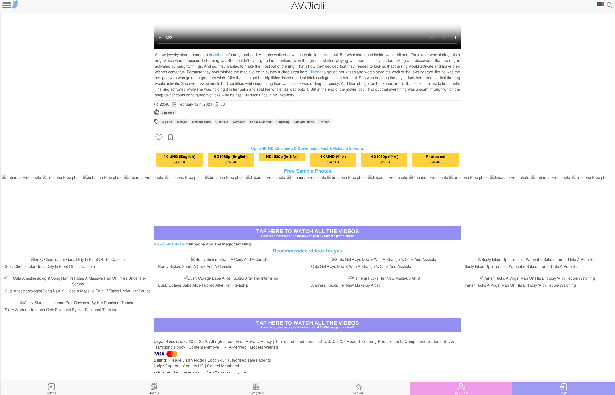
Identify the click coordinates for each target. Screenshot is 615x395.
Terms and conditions (294, 341)
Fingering (283, 121)
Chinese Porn (201, 121)
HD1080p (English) (231, 159)
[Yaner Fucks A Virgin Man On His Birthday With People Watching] (537, 278)
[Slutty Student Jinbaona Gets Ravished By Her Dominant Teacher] (77, 303)
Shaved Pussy (304, 121)
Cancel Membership (225, 366)
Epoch (213, 360)
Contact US (193, 366)
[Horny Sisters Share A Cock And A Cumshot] (231, 260)
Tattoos (324, 121)
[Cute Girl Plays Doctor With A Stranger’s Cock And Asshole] (384, 260)
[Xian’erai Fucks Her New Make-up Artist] (384, 278)
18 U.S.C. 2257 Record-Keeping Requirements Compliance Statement (382, 341)
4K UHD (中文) (333, 159)
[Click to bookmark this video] (170, 138)
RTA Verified (235, 347)
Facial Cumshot (261, 121)
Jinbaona (221, 55)
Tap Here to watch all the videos (307, 233)
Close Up (221, 121)
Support (172, 366)
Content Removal (204, 347)
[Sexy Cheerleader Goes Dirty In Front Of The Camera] (78, 260)
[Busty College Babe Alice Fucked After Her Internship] (231, 278)
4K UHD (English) (179, 159)
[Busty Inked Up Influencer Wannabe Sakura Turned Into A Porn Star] (537, 260)
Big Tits (167, 121)
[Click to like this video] (159, 138)
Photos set (435, 159)
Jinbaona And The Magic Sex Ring (219, 244)
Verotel (197, 360)
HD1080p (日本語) (282, 157)
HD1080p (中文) (384, 159)
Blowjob (182, 121)
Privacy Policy (259, 341)
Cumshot (239, 121)
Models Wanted (264, 347)
